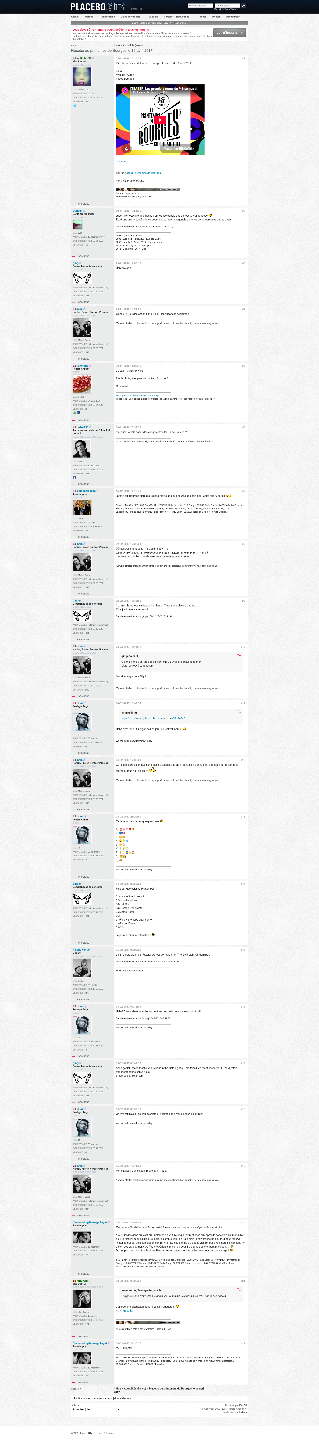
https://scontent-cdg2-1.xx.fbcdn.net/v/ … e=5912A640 (153, 718)
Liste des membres (151, 23)
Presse (202, 16)
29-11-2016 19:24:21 (128, 309)
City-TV (168, 23)
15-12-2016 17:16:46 (128, 491)
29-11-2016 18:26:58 (128, 58)
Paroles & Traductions (176, 16)
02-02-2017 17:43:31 (128, 646)
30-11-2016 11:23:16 (128, 366)
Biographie (108, 16)
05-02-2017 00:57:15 (128, 1109)
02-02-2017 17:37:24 (128, 544)
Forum (89, 16)
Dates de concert (130, 16)
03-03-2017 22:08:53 (128, 1222)
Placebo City (98, 10)
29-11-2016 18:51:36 (128, 211)
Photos (216, 16)
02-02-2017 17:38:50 (128, 600)
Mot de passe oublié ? (226, 9)
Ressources (233, 16)
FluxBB (243, 1405)
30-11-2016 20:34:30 (128, 427)
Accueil (75, 16)
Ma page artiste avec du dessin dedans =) (137, 395)
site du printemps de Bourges (143, 173)
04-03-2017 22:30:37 (128, 1343)
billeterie (121, 161)
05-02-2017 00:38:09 (128, 1006)
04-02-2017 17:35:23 (128, 760)
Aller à (75, 1405)
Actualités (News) (133, 45)
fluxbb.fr (243, 1412)
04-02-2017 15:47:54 (128, 703)
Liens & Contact (106, 1433)
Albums (153, 16)
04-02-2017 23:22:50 (128, 816)
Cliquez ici (126, 1310)
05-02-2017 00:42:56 (128, 1063)
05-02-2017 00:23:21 (128, 950)
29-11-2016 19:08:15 (128, 263)
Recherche (180, 23)
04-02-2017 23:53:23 (128, 884)
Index (134, 23)
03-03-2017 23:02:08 (128, 1281)
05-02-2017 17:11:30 (128, 1166)
